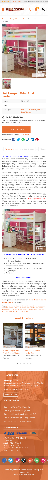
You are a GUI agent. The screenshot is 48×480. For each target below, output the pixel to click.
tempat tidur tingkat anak (21, 311)
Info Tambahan (26, 149)
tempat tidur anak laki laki (10, 309)
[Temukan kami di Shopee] (30, 462)
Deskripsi (9, 149)
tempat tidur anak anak (35, 308)
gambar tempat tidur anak (14, 306)
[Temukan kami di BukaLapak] (43, 462)
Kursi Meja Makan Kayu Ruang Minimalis (19, 418)
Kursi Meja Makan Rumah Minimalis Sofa (19, 414)
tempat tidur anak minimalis (29, 309)
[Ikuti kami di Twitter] (11, 462)
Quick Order (10, 347)
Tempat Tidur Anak (28, 110)
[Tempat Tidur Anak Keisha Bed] (35, 335)
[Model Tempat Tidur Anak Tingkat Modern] (13, 335)
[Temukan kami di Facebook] (4, 462)
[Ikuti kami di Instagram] (17, 462)
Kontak (18, 2)
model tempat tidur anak (32, 306)
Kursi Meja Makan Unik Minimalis (16, 407)
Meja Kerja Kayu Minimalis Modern (17, 421)
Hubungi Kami (17, 129)
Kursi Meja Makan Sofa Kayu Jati (16, 411)
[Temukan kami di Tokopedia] (37, 462)
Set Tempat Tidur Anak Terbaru (16, 308)
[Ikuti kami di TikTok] (24, 462)
